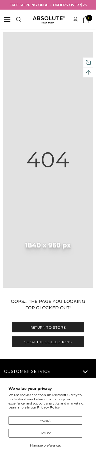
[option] (48, 4)
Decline (45, 433)
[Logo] (49, 19)
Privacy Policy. (49, 407)
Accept (45, 420)
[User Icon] (75, 19)
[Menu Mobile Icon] (7, 19)
